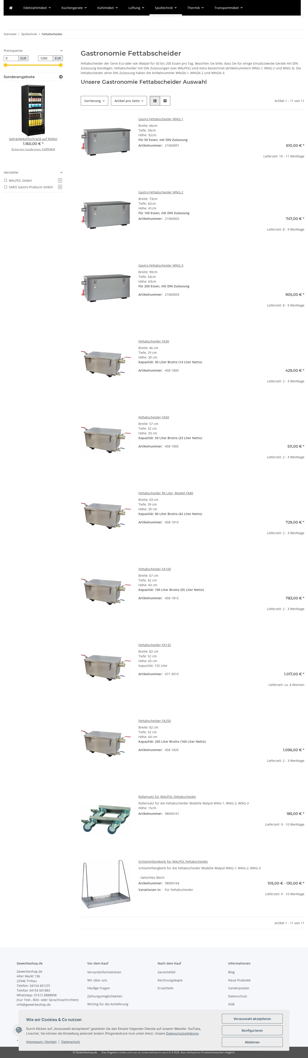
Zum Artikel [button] (279, 170)
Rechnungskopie (170, 980)
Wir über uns (97, 980)
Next (51, 123)
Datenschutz (70, 1042)
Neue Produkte (239, 980)
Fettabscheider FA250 (154, 721)
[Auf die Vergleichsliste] (124, 124)
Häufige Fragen (98, 988)
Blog (231, 972)
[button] (155, 101)
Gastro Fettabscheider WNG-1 (160, 119)
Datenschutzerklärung (182, 1033)
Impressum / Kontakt (41, 1042)
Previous (14, 123)
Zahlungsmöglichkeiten (104, 996)
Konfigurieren (252, 1030)
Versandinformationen (104, 972)
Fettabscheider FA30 (153, 341)
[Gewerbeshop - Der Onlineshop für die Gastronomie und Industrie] (11, 8)
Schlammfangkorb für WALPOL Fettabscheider (173, 861)
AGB (231, 1004)
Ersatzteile (165, 988)
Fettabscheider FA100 (154, 569)
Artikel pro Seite (127, 101)
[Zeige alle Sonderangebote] (61, 77)
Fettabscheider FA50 (153, 417)
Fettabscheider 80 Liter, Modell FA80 (165, 493)
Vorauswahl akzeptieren (252, 1019)
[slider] (5, 65)
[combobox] (221, 892)
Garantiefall (166, 972)
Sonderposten (238, 988)
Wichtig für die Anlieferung (107, 1004)
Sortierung (92, 101)
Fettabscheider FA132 (154, 645)
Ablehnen (252, 1042)
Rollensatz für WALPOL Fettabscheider (167, 797)
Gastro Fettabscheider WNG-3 (160, 265)
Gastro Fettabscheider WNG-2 (160, 192)
